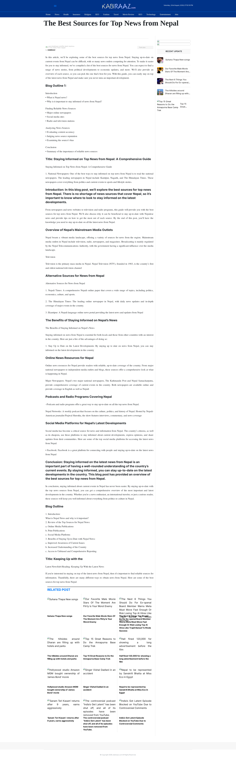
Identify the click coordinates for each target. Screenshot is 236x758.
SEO (97, 14)
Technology (151, 14)
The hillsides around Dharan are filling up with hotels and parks (177, 93)
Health (66, 14)
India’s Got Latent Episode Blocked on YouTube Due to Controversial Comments (132, 721)
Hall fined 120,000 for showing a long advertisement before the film (135, 659)
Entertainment (165, 14)
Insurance (76, 14)
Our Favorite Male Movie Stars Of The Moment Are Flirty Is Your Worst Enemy (99, 619)
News (57, 14)
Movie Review (128, 14)
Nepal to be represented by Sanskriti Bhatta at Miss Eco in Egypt (133, 690)
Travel (116, 14)
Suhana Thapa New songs (59, 616)
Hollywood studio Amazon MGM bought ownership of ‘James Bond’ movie (62, 690)
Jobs (176, 14)
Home (48, 14)
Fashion (106, 14)
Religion (87, 14)
